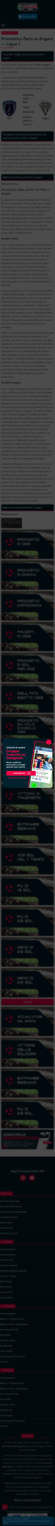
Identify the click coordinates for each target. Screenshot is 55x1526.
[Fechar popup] (48, 742)
